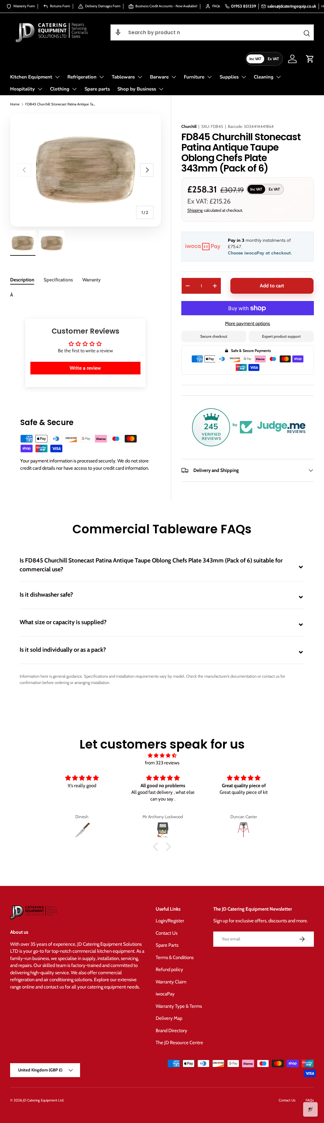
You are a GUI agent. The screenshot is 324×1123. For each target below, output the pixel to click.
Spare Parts (167, 945)
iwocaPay (165, 994)
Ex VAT (273, 58)
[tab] (22, 279)
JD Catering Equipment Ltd (43, 1100)
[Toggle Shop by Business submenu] (161, 89)
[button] (118, 32)
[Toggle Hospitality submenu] (40, 89)
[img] (162, 755)
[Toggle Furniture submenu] (209, 77)
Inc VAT (255, 58)
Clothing (59, 89)
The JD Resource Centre (179, 1042)
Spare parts (97, 89)
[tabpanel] (85, 295)
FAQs (310, 1100)
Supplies (229, 77)
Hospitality (22, 89)
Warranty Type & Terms (179, 1006)
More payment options (247, 323)
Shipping (195, 210)
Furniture (194, 77)
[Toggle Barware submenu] (174, 77)
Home (15, 104)
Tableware (123, 77)
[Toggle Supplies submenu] (243, 77)
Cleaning (263, 77)
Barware (159, 77)
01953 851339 (243, 6)
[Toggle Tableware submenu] (140, 77)
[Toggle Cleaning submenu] (278, 77)
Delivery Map (169, 1018)
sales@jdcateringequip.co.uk (291, 6)
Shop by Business (136, 89)
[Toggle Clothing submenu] (74, 89)
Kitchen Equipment (31, 77)
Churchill (188, 126)
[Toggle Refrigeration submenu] (101, 77)
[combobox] (212, 32)
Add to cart (272, 286)
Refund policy (169, 969)
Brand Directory (171, 1030)
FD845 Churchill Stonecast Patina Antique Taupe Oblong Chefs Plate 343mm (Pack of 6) (61, 104)
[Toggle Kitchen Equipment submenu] (57, 77)
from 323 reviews (162, 763)
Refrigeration (82, 77)
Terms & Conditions (175, 957)
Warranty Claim (171, 982)
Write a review (85, 368)
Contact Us (167, 933)
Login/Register (170, 921)
